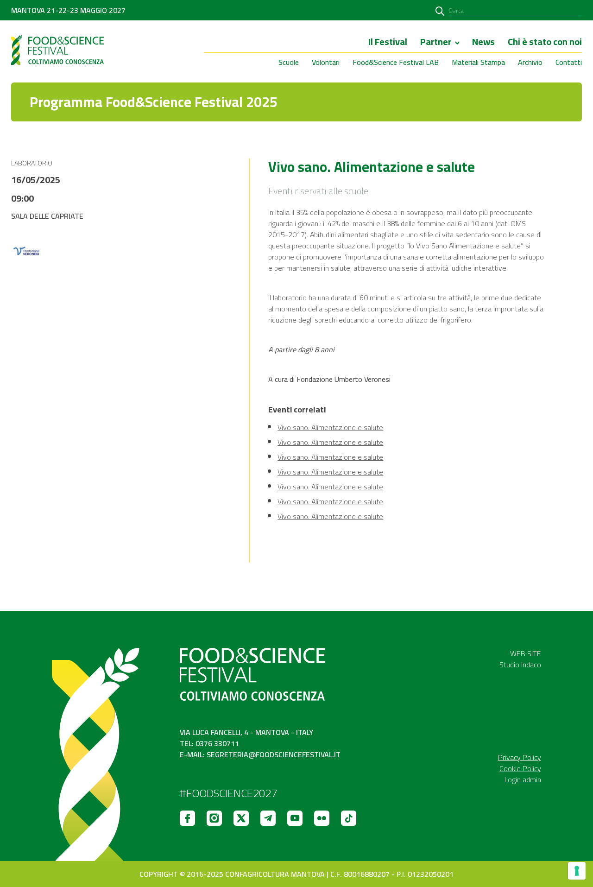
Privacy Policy (519, 757)
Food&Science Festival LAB (396, 62)
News (483, 42)
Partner (435, 42)
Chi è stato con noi (545, 42)
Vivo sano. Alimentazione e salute (330, 427)
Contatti (568, 62)
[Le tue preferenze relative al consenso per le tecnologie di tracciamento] (577, 871)
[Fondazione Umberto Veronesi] (26, 251)
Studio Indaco (520, 665)
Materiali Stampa (478, 62)
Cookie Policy (520, 768)
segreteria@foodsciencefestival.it (274, 754)
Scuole (288, 62)
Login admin (523, 779)
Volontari (326, 62)
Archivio (530, 62)
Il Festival (387, 42)
